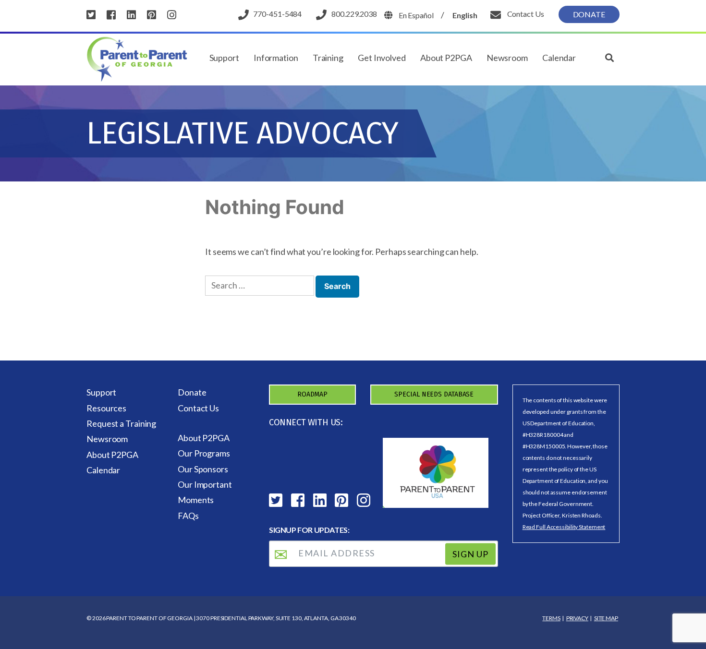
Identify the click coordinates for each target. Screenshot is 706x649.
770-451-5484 (277, 13)
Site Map (606, 618)
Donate (589, 14)
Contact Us (525, 13)
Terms (551, 618)
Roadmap (312, 394)
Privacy (577, 618)
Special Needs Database (434, 394)
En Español (416, 15)
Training (328, 57)
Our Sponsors (203, 469)
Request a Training (121, 423)
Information (276, 57)
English (464, 15)
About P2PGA (446, 57)
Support (224, 57)
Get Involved (382, 57)
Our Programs (204, 453)
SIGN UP (470, 554)
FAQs (188, 515)
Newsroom (507, 57)
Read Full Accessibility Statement (564, 526)
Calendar (559, 57)
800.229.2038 (354, 13)
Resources (106, 408)
